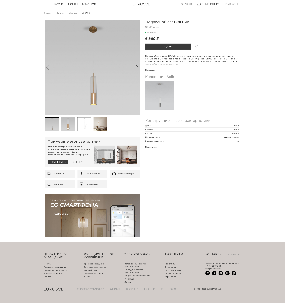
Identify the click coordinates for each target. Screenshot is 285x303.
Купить (168, 46)
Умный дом (129, 279)
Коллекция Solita (161, 76)
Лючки (127, 282)
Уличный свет (90, 270)
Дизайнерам (89, 4)
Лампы (87, 277)
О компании (171, 267)
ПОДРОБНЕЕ (230, 254)
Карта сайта (170, 277)
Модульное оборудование (137, 276)
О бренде (72, 4)
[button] (47, 67)
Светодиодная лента (94, 273)
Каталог (58, 4)
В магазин (232, 4)
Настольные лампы (53, 273)
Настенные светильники (55, 270)
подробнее (60, 213)
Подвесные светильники (55, 267)
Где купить (170, 264)
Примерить (58, 162)
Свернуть (79, 162)
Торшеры (48, 277)
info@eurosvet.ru (213, 269)
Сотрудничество (173, 273)
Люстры (47, 264)
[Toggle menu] (47, 4)
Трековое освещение (94, 264)
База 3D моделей (173, 270)
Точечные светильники (95, 267)
